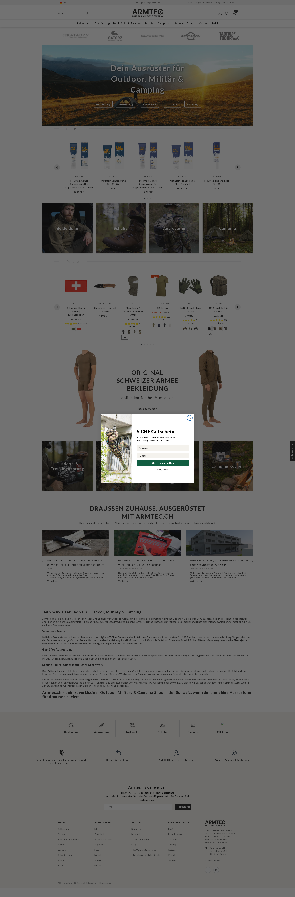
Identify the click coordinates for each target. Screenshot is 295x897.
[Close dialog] (189, 418)
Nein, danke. (163, 469)
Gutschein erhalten (163, 462)
